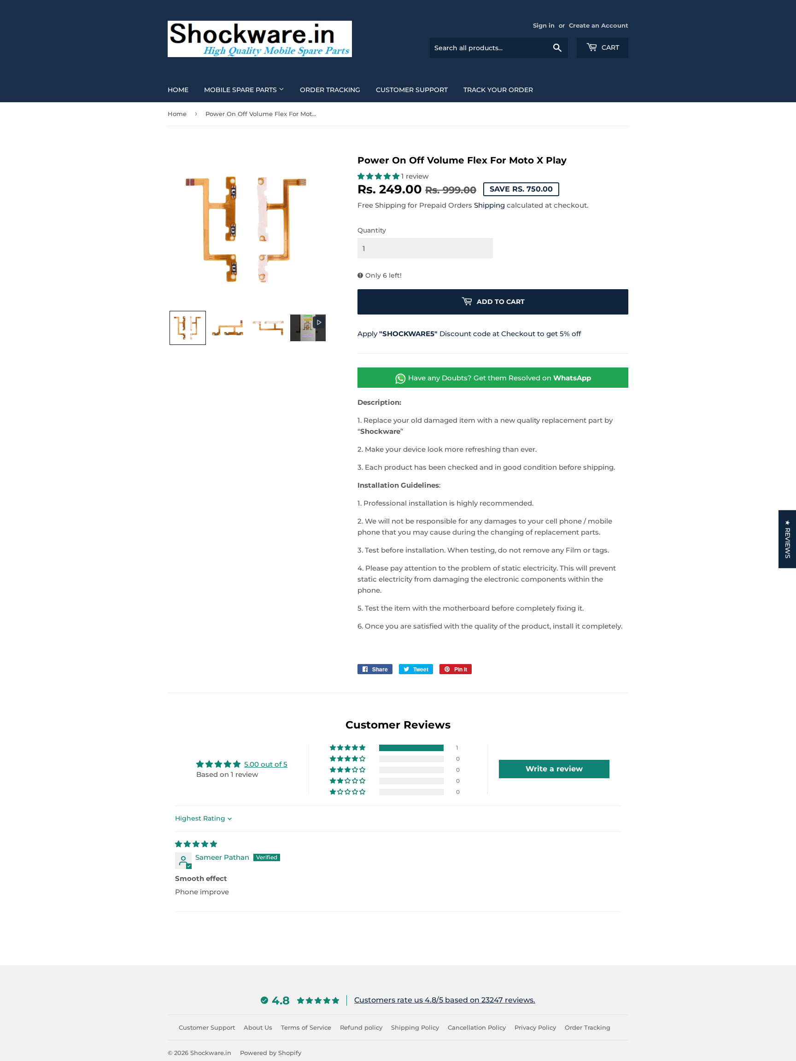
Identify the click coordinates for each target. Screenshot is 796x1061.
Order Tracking (330, 90)
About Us (258, 1027)
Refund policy (361, 1027)
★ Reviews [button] (788, 539)
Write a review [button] (554, 768)
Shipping (489, 205)
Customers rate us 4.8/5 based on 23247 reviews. (444, 1000)
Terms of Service (306, 1027)
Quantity (371, 230)
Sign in (544, 25)
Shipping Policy (415, 1027)
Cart (609, 47)
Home (178, 90)
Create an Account (598, 25)
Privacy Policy (535, 1027)
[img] (196, 843)
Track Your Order (498, 90)
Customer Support (412, 90)
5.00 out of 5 (265, 764)
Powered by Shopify (270, 1052)
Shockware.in (210, 1052)
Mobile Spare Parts (241, 90)
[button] (188, 328)
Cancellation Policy (477, 1027)
